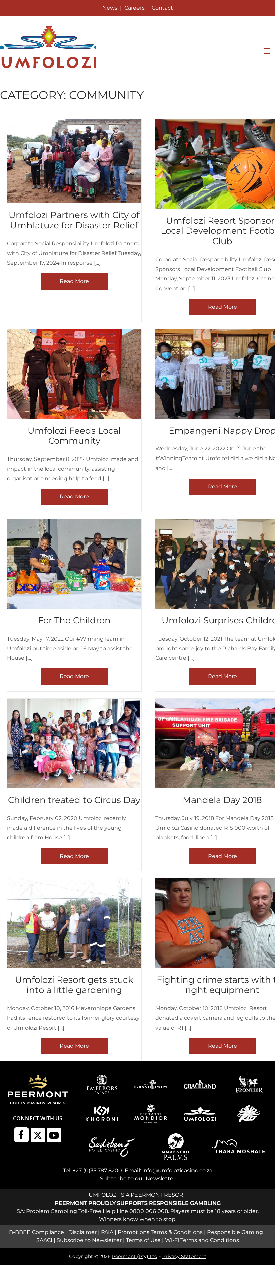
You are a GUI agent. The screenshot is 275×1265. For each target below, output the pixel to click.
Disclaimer (82, 1232)
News (109, 8)
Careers (134, 8)
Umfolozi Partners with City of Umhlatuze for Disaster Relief (74, 220)
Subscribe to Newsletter (89, 1240)
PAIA (107, 1232)
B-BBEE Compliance (36, 1232)
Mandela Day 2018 (222, 800)
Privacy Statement (184, 1256)
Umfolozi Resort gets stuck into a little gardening (74, 984)
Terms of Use (143, 1240)
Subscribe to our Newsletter (137, 1178)
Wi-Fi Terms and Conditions (202, 1240)
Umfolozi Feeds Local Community (74, 435)
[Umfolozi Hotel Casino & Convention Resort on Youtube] (54, 1135)
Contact (162, 8)
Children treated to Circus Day (74, 800)
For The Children (74, 620)
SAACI (44, 1240)
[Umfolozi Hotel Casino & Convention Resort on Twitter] (38, 1135)
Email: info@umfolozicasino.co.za (168, 1170)
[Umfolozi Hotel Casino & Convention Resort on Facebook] (21, 1134)
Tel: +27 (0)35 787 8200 (92, 1170)
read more (74, 281)
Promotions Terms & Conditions (160, 1232)
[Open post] (74, 161)
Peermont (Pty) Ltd (134, 1256)
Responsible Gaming (235, 1232)
